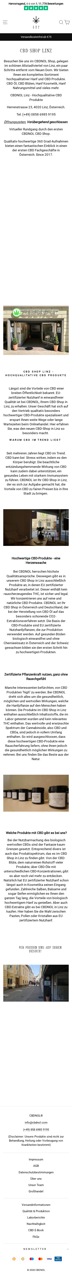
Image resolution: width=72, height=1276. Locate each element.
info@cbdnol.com (36, 1122)
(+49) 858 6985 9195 (36, 1129)
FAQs (36, 1237)
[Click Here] (36, 9)
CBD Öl (47, 612)
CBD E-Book (36, 1230)
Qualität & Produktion (36, 1211)
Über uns (36, 1178)
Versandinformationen (36, 1205)
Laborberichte (36, 1217)
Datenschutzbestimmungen (36, 1172)
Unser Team (36, 1185)
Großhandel (36, 1191)
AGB (36, 1166)
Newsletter (35, 1249)
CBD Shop (42, 134)
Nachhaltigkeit (36, 1224)
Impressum (36, 1159)
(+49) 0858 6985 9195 (39, 114)
